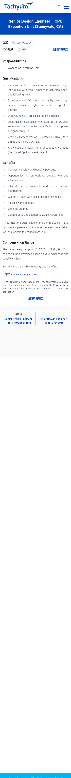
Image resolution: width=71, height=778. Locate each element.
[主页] (18, 6)
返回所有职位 (60, 49)
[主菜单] (66, 6)
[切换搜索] (59, 6)
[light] (62, 18)
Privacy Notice (60, 285)
